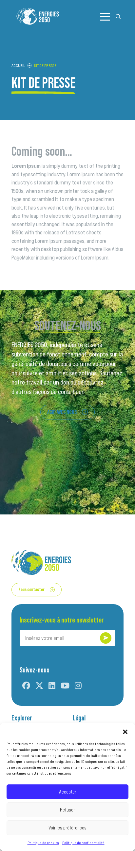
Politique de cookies (43, 843)
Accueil (18, 65)
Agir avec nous (62, 412)
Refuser (67, 809)
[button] (125, 731)
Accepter (67, 792)
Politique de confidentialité (83, 843)
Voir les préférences (67, 827)
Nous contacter (31, 589)
